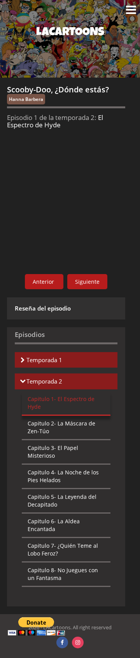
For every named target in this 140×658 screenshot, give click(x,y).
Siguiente (87, 281)
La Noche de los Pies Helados (63, 476)
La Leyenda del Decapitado (62, 500)
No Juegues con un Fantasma (63, 574)
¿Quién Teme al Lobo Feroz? (63, 549)
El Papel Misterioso (53, 451)
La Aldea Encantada (54, 525)
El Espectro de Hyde (61, 402)
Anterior (44, 281)
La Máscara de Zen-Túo (61, 427)
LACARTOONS (70, 33)
